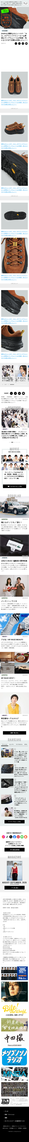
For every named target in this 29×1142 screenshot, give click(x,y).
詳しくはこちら (25, 3)
